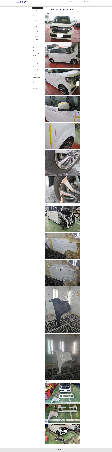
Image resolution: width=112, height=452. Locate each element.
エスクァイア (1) (35, 31)
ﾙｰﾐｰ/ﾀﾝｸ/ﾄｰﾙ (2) (35, 63)
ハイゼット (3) (35, 71)
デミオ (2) (34, 72)
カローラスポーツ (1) (36, 44)
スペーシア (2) (35, 37)
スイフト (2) (35, 23)
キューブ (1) (35, 26)
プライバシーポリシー (60, 449)
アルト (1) (34, 42)
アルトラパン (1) (35, 39)
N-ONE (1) (34, 28)
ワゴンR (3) (35, 88)
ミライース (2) (35, 18)
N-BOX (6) (34, 80)
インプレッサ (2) (35, 34)
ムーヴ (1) (34, 47)
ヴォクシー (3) (35, 36)
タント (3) (34, 61)
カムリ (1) (34, 58)
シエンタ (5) (35, 20)
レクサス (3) (35, 66)
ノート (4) (34, 82)
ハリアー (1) (35, 45)
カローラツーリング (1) (36, 77)
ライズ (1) (34, 50)
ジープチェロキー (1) (36, 69)
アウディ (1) (35, 74)
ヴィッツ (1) (35, 15)
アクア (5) (34, 85)
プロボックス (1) (35, 17)
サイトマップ (51, 449)
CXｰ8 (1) (34, 55)
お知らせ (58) (35, 10)
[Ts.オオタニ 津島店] (22, 2)
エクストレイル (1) (36, 53)
